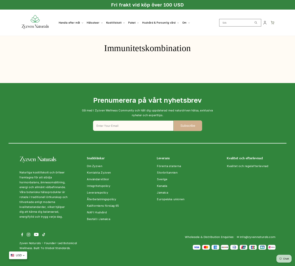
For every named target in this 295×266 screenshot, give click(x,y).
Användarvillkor (98, 179)
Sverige (162, 179)
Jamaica (162, 192)
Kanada (162, 186)
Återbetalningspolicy (101, 199)
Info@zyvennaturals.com (258, 237)
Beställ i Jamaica (98, 219)
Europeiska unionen (171, 199)
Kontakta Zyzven (99, 172)
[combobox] (240, 22)
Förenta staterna (169, 166)
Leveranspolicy (97, 192)
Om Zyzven (94, 166)
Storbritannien (167, 172)
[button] (71, 22)
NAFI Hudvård (97, 212)
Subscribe (187, 125)
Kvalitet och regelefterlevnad (247, 166)
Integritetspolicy (98, 186)
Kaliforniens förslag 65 (103, 205)
